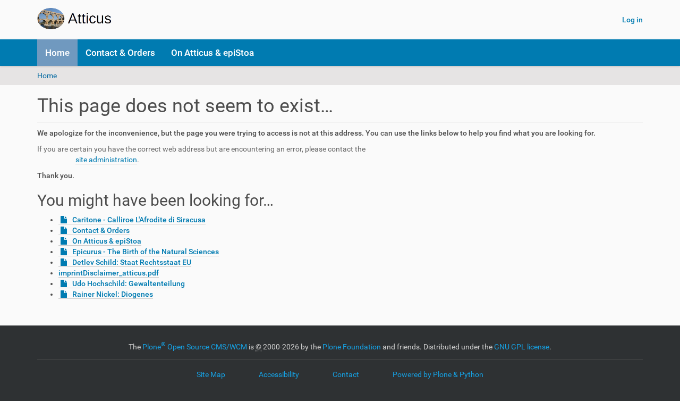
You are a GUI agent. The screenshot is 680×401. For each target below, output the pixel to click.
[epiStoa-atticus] (105, 18)
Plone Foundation (351, 346)
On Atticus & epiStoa (212, 52)
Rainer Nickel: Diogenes (112, 294)
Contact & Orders (120, 52)
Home (57, 52)
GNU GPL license (521, 346)
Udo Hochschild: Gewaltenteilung (128, 283)
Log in (632, 19)
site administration (106, 159)
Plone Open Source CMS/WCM (194, 346)
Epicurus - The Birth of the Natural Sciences (145, 251)
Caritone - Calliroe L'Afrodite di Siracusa (139, 219)
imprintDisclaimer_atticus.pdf (108, 273)
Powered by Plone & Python (438, 374)
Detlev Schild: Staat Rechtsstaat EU (131, 262)
